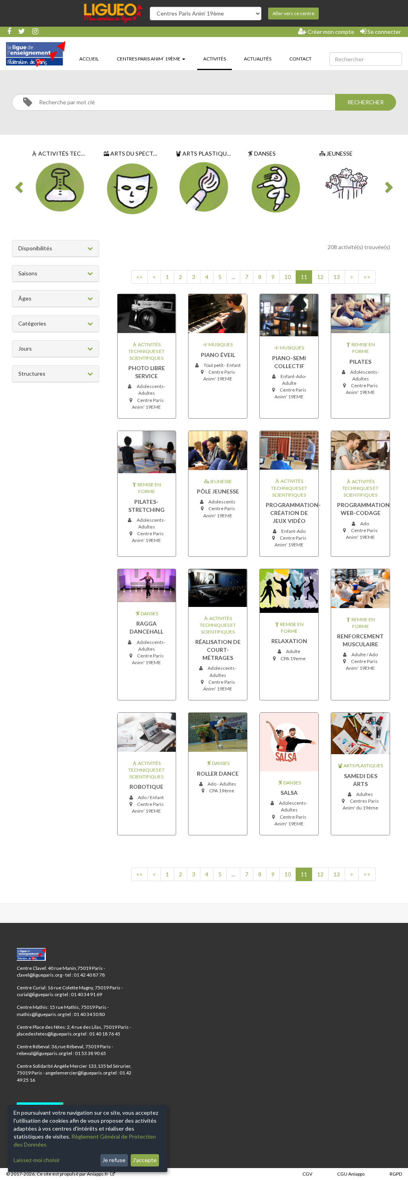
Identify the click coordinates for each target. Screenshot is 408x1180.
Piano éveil (218, 354)
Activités (217, 58)
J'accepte (145, 1160)
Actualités (257, 59)
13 (336, 276)
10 (287, 276)
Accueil (89, 59)
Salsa (289, 792)
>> (367, 276)
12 (320, 276)
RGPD (396, 1174)
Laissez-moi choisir (37, 1160)
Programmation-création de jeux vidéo (293, 512)
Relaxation (289, 641)
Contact (300, 59)
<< (139, 276)
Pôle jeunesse (218, 491)
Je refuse (114, 1160)
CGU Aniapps (351, 1174)
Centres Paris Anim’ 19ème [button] (149, 59)
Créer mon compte (330, 31)
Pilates (360, 361)
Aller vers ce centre (293, 13)
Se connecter (383, 31)
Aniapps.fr (97, 1174)
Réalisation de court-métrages (218, 649)
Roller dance (218, 773)
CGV (307, 1174)
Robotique (146, 786)
